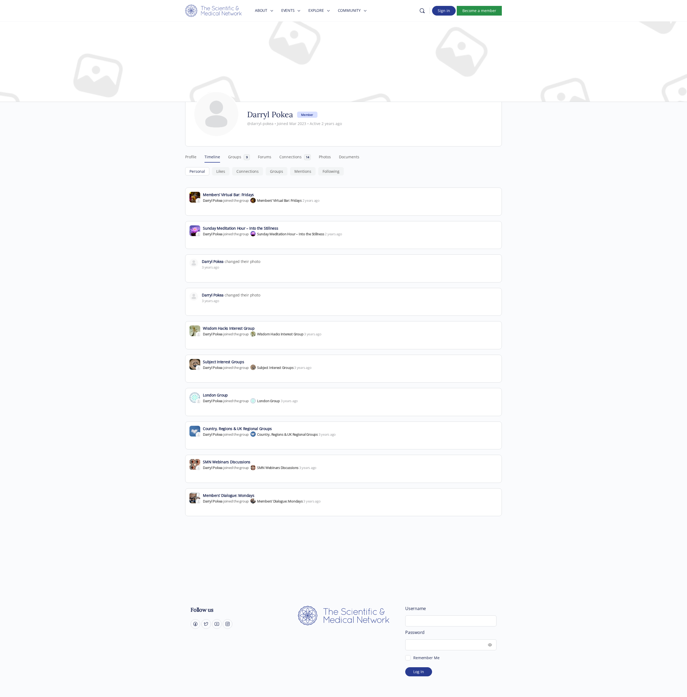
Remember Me (426, 657)
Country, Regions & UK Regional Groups (237, 428)
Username (415, 608)
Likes (220, 171)
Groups (276, 171)
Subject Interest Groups (223, 361)
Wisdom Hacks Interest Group (229, 328)
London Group (215, 395)
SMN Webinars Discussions (226, 461)
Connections (247, 171)
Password (415, 632)
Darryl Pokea (212, 200)
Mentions (302, 171)
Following (331, 171)
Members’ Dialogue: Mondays (228, 495)
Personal (197, 171)
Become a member (479, 10)
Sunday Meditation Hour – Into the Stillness (240, 228)
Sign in (444, 10)
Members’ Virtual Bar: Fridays (228, 194)
